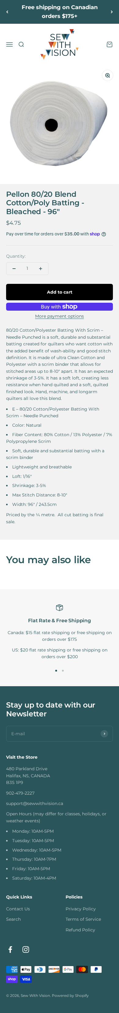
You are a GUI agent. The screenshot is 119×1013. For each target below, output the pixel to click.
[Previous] (7, 12)
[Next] (112, 12)
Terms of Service (83, 919)
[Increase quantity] (40, 269)
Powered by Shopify (70, 995)
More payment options (59, 316)
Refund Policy (80, 930)
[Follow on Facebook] (10, 949)
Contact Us (18, 909)
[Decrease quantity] (14, 269)
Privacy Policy (81, 909)
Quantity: (16, 256)
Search (13, 919)
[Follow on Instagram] (26, 949)
